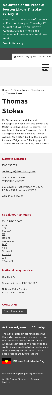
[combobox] (32, 57)
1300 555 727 (29, 283)
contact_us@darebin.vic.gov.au (18, 171)
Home (5, 90)
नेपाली (4, 244)
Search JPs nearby (13, 43)
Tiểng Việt (7, 261)
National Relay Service (14, 289)
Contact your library (14, 311)
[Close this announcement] (48, 3)
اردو (4, 258)
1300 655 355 (9, 165)
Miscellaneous (38, 90)
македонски (8, 241)
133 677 (11, 277)
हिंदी (3, 235)
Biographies (20, 90)
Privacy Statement (34, 374)
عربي (4, 225)
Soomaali (7, 251)
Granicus (6, 382)
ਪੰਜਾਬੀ (5, 248)
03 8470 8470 (14, 221)
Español (6, 254)
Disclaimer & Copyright (13, 374)
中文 (4, 228)
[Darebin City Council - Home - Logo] (12, 67)
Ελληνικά (6, 231)
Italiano (6, 238)
